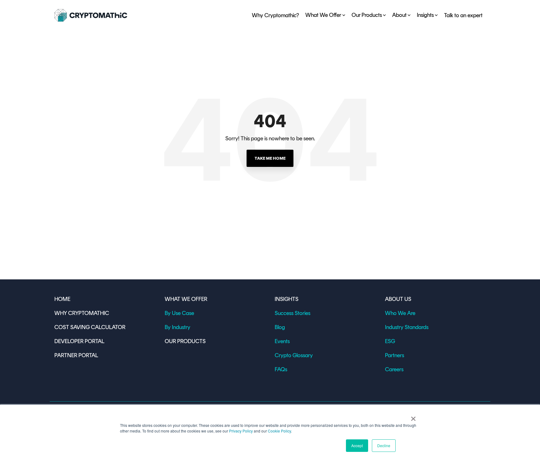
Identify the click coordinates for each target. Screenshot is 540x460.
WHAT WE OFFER (186, 299)
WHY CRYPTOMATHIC (81, 313)
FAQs (281, 369)
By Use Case (179, 313)
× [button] (413, 416)
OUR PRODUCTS (185, 341)
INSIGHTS (286, 299)
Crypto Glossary (294, 355)
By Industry (177, 327)
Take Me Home (270, 158)
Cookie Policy (279, 430)
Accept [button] (357, 445)
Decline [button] (383, 445)
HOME (62, 299)
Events (282, 341)
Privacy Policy (241, 430)
